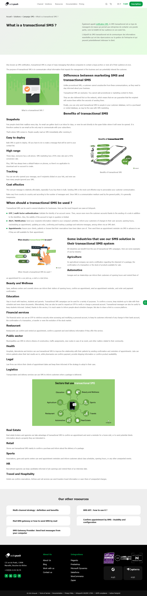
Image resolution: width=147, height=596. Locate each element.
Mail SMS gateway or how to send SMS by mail (35, 521)
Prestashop (75, 564)
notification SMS (102, 24)
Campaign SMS (28, 17)
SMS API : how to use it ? (95, 510)
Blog (45, 564)
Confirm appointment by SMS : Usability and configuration (104, 520)
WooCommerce (77, 576)
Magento (74, 560)
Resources (59, 4)
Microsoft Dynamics (79, 568)
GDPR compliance (101, 593)
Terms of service (44, 593)
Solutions (48, 4)
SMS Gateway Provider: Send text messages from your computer (36, 531)
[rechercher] (106, 4)
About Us (47, 560)
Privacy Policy (69, 593)
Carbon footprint (114, 593)
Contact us (47, 572)
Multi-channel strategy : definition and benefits (36, 510)
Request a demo (145, 302)
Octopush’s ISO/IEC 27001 (84, 593)
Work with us (48, 568)
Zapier (73, 580)
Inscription (136, 4)
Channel (40, 4)
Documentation (71, 4)
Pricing (81, 4)
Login (125, 4)
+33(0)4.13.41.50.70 (13, 570)
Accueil (9, 17)
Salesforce (75, 572)
